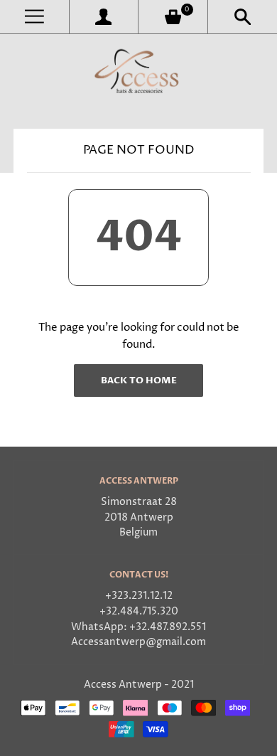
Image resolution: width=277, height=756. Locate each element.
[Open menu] (34, 17)
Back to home (139, 380)
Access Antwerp (123, 684)
